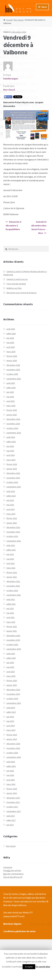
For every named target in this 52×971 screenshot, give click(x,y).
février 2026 (11, 356)
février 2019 (11, 734)
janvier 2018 (11, 793)
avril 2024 (10, 455)
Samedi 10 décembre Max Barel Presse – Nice (38, 227)
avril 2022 (10, 563)
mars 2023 (10, 514)
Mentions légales (12, 923)
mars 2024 (10, 459)
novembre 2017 (13, 802)
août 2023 (10, 491)
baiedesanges (10, 78)
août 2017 (10, 816)
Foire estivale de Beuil (16, 283)
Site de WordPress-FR (12, 877)
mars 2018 (10, 784)
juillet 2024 (11, 441)
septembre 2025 (13, 378)
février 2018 (11, 788)
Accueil (9, 20)
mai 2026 (10, 342)
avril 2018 (10, 780)
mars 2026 (10, 351)
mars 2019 (10, 730)
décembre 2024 (13, 419)
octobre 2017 (12, 806)
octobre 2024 (12, 428)
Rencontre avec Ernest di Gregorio (21, 292)
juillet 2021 (11, 604)
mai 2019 (10, 721)
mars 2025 (10, 405)
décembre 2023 (13, 473)
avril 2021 (10, 617)
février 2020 (11, 680)
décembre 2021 (13, 581)
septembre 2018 (13, 757)
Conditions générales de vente (19, 931)
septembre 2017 (13, 811)
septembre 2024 (13, 432)
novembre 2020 (13, 640)
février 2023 (11, 518)
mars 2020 (10, 676)
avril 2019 (10, 725)
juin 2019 (10, 716)
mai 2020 (10, 667)
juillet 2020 (11, 658)
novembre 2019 (13, 694)
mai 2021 (10, 613)
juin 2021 (10, 608)
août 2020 (10, 653)
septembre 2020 (13, 649)
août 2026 (10, 329)
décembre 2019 (13, 689)
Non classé (18, 20)
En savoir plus (43, 966)
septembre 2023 (13, 486)
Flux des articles (12, 870)
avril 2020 (10, 671)
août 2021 (10, 599)
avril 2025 (10, 401)
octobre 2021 (12, 590)
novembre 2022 (13, 532)
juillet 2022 (11, 550)
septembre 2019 (13, 703)
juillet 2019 (11, 712)
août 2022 (10, 545)
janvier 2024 (11, 468)
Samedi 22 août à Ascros (17, 279)
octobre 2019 (12, 698)
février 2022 (11, 572)
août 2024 (10, 437)
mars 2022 (10, 568)
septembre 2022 (13, 541)
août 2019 (10, 707)
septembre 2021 (13, 595)
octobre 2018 (12, 752)
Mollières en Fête (14, 288)
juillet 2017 (11, 820)
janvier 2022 (11, 577)
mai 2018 (10, 775)
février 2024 (11, 464)
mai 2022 (10, 559)
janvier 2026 (11, 360)
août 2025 (10, 383)
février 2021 (11, 626)
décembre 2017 (13, 798)
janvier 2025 (11, 414)
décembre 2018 (13, 743)
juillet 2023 (11, 496)
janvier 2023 (11, 523)
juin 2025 (10, 392)
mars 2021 (10, 622)
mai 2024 (10, 450)
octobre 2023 (12, 482)
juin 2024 (10, 446)
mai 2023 (10, 504)
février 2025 (11, 410)
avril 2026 (10, 347)
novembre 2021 (13, 586)
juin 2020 (10, 662)
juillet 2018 (11, 766)
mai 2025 (10, 396)
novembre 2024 (13, 423)
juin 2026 (10, 338)
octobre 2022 (12, 536)
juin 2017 (10, 824)
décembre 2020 (13, 635)
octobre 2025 (12, 374)
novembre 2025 (13, 369)
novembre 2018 (13, 748)
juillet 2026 (11, 333)
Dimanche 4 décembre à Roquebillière (13, 225)
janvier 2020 (11, 685)
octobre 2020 (12, 644)
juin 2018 (10, 770)
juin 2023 (10, 500)
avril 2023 (10, 509)
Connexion (7, 867)
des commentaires (13, 873)
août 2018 (10, 761)
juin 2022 (10, 554)
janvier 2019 (11, 739)
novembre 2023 (13, 477)
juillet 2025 (11, 387)
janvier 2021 (11, 631)
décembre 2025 (13, 365)
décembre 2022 (13, 527)
